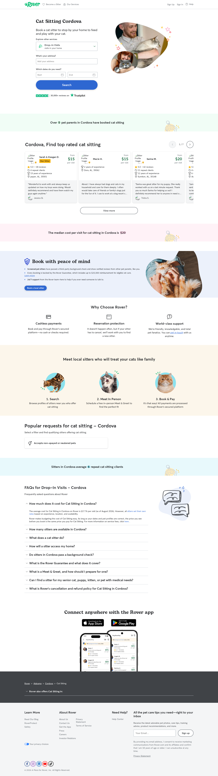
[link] (67, 85)
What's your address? (46, 56)
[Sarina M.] (158, 177)
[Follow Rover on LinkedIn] (39, 763)
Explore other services (46, 39)
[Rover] (32, 4)
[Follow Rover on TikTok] (51, 763)
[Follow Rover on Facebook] (27, 763)
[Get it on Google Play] (123, 622)
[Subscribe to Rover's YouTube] (45, 763)
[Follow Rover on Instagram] (33, 763)
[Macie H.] (105, 177)
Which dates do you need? (48, 69)
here (126, 521)
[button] (71, 4)
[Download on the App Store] (93, 622)
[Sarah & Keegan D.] (51, 177)
